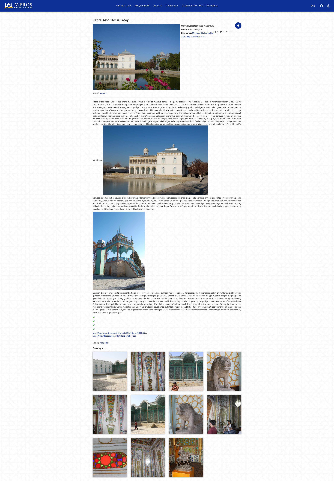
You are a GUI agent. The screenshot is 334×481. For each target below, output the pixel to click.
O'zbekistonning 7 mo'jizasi (200, 5)
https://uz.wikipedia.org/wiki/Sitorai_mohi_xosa (114, 335)
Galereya (172, 5)
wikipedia (104, 342)
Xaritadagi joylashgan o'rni (193, 36)
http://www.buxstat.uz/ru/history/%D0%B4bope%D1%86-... (120, 333)
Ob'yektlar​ (123, 5)
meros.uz (103, 93)
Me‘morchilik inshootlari (203, 33)
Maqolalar (142, 5)
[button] (328, 6)
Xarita (158, 5)
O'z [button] (313, 5)
